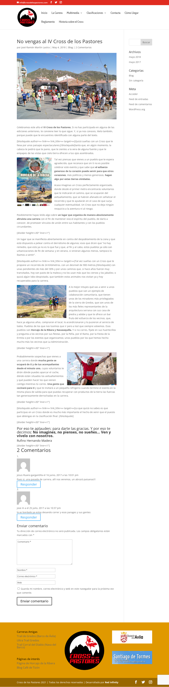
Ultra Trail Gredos (28, 640)
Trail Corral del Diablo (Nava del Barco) (36, 646)
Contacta (115, 13)
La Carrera (57, 13)
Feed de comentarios (140, 104)
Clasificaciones (95, 13)
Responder (28, 484)
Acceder (133, 94)
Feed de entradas (138, 99)
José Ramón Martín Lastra (35, 47)
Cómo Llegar (131, 13)
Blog (70, 47)
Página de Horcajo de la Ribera (36, 663)
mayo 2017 (135, 62)
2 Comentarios (84, 47)
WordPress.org (137, 109)
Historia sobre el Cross (71, 22)
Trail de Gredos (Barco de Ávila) (36, 636)
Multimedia (73, 13)
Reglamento (48, 22)
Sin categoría (136, 80)
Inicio (44, 13)
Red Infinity (111, 682)
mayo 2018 (135, 56)
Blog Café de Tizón (28, 667)
